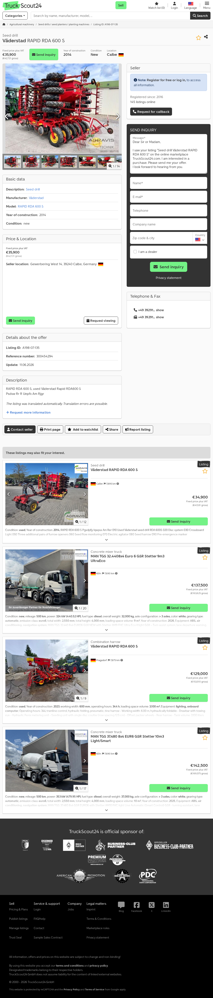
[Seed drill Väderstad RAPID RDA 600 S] (46, 494)
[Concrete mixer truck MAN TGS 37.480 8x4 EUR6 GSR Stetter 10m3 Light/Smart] (46, 761)
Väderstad (36, 198)
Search (202, 16)
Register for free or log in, (166, 80)
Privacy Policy (72, 989)
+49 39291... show (151, 310)
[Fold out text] (106, 540)
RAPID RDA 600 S (30, 206)
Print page (52, 429)
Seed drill (33, 189)
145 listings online (142, 102)
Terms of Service (94, 989)
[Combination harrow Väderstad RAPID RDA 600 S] (46, 671)
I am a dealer (148, 252)
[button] (207, 5)
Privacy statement (168, 278)
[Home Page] (3, 24)
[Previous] (7, 116)
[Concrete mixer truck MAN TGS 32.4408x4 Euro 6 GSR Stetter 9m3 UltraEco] (46, 580)
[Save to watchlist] (198, 38)
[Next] (117, 116)
